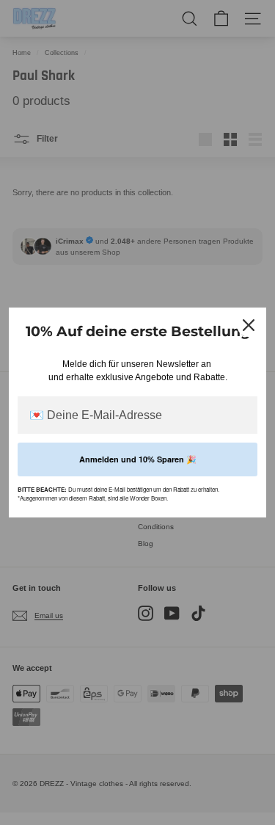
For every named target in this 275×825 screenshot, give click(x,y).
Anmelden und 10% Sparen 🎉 (138, 459)
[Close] (248, 325)
